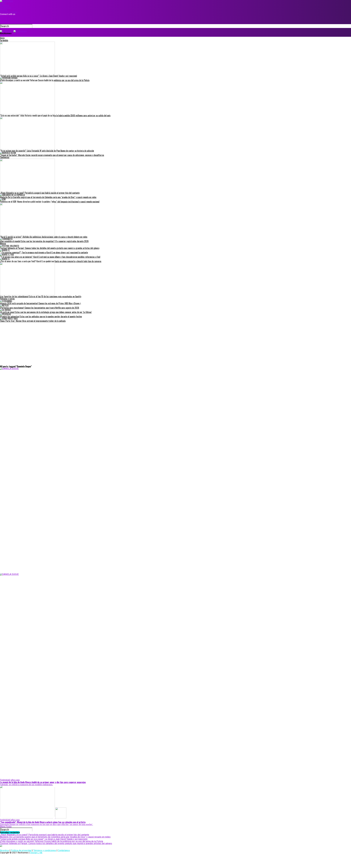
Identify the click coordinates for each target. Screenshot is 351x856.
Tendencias (5, 7)
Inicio (2, 3)
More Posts (6, 826)
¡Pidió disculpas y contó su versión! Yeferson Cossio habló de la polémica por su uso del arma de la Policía (51, 841)
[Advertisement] (175, 345)
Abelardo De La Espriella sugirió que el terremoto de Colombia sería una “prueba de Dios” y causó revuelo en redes (55, 837)
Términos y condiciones (44, 850)
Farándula (4, 5)
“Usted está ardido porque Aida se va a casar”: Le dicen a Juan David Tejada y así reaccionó (43, 839)
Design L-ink (36, 852)
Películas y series (8, 12)
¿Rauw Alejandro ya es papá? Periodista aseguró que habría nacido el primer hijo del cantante (44, 834)
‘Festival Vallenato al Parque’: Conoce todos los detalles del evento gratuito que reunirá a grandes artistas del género (56, 843)
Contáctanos (64, 850)
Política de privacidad (21, 850)
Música (3, 10)
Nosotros (4, 850)
